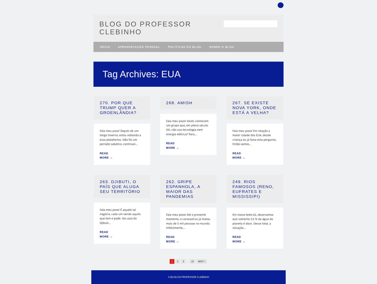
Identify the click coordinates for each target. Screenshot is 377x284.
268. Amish (179, 102)
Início (105, 46)
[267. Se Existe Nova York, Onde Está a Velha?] (255, 121)
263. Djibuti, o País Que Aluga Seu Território (120, 186)
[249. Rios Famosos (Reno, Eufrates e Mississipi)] (255, 205)
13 (192, 261)
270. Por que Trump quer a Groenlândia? (118, 107)
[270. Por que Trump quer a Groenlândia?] (122, 121)
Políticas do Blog (184, 46)
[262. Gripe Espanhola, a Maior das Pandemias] (188, 205)
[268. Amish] (188, 111)
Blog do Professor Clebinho (145, 28)
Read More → (106, 155)
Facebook (281, 5)
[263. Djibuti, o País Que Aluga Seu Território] (122, 200)
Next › (201, 261)
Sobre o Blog (221, 46)
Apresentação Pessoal (139, 46)
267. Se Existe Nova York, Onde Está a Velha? (254, 107)
